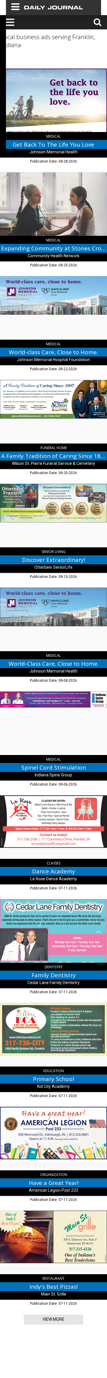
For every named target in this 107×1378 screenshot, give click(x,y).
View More (53, 1319)
